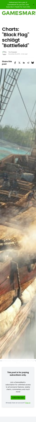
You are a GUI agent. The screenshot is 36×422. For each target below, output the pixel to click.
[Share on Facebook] (15, 63)
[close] (33, 4)
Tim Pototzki (12, 52)
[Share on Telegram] (28, 63)
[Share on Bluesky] (32, 63)
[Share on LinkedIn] (23, 63)
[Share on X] (19, 63)
